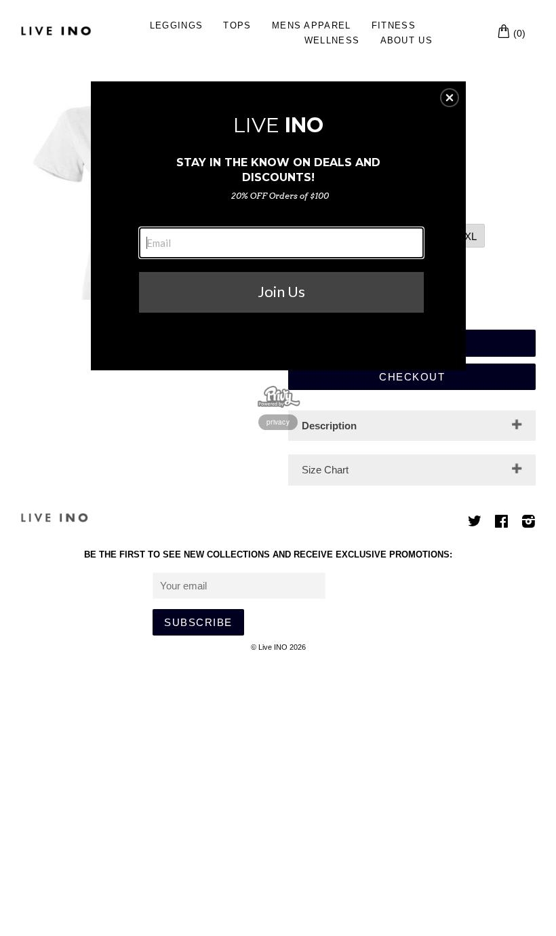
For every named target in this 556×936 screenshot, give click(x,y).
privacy (278, 422)
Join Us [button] (281, 291)
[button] (449, 98)
